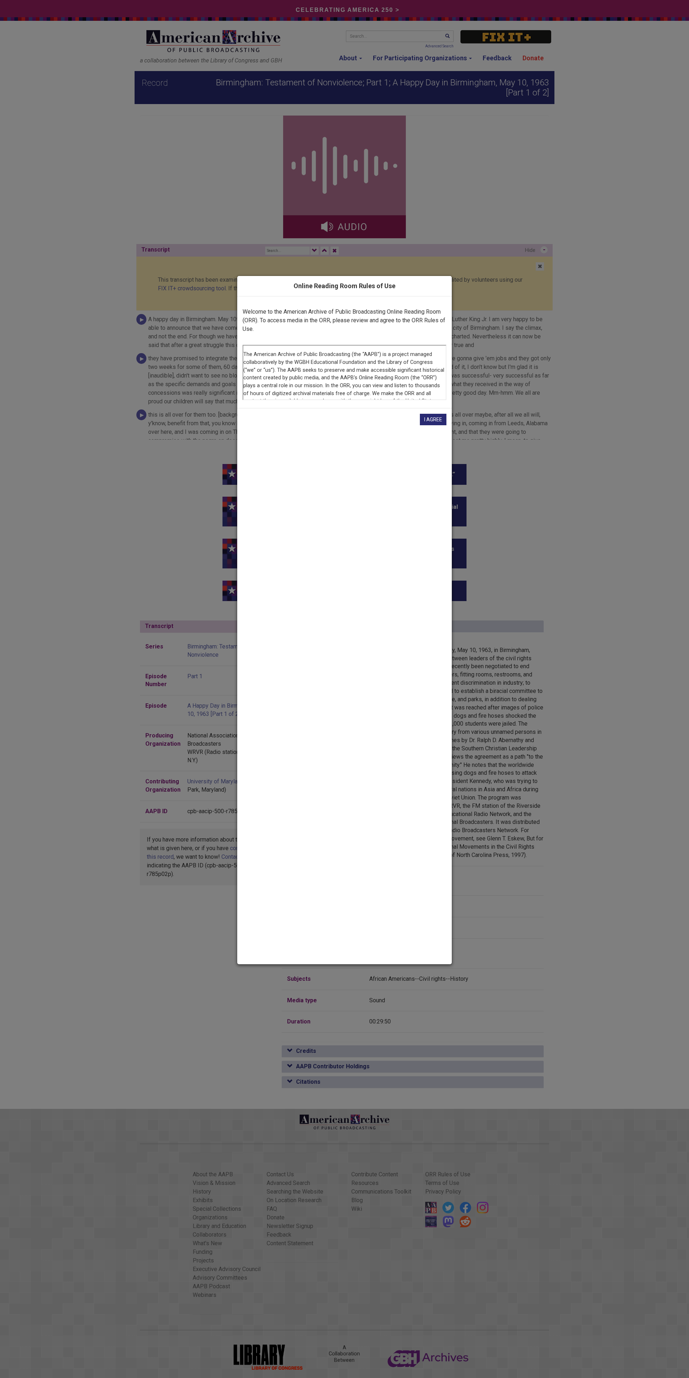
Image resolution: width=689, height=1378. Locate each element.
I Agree (433, 419)
